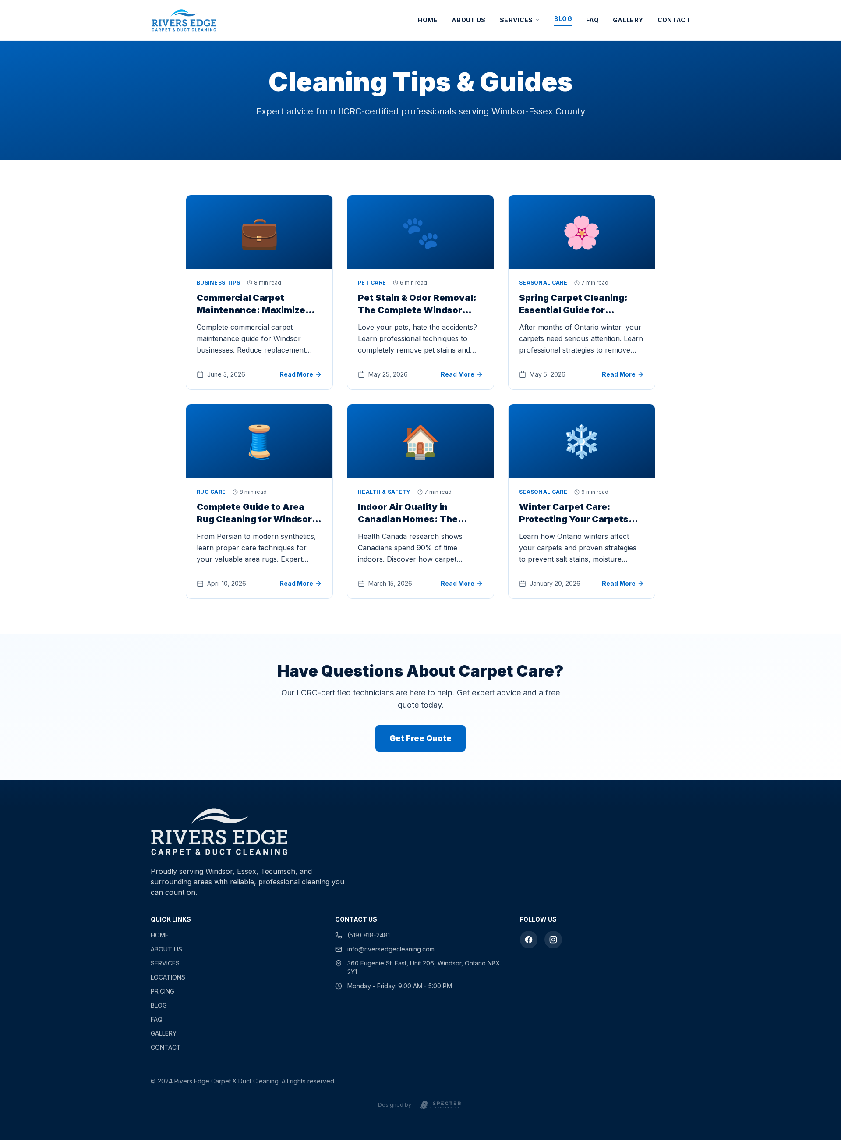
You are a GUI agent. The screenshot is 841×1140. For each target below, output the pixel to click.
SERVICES (516, 20)
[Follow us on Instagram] (553, 939)
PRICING (162, 991)
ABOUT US (469, 20)
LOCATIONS (168, 977)
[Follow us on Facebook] (528, 939)
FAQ (592, 20)
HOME (428, 20)
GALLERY (628, 20)
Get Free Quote (420, 738)
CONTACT (673, 20)
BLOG (563, 18)
